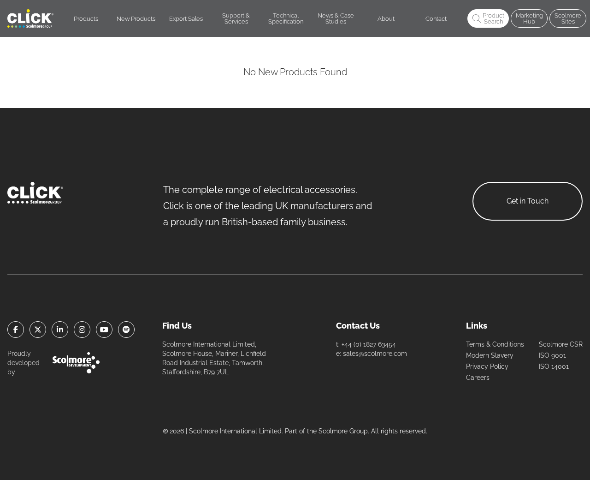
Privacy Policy (487, 366)
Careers (478, 377)
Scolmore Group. (344, 431)
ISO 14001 (554, 366)
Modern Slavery (489, 355)
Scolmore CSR (561, 344)
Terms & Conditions (495, 344)
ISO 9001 (552, 355)
